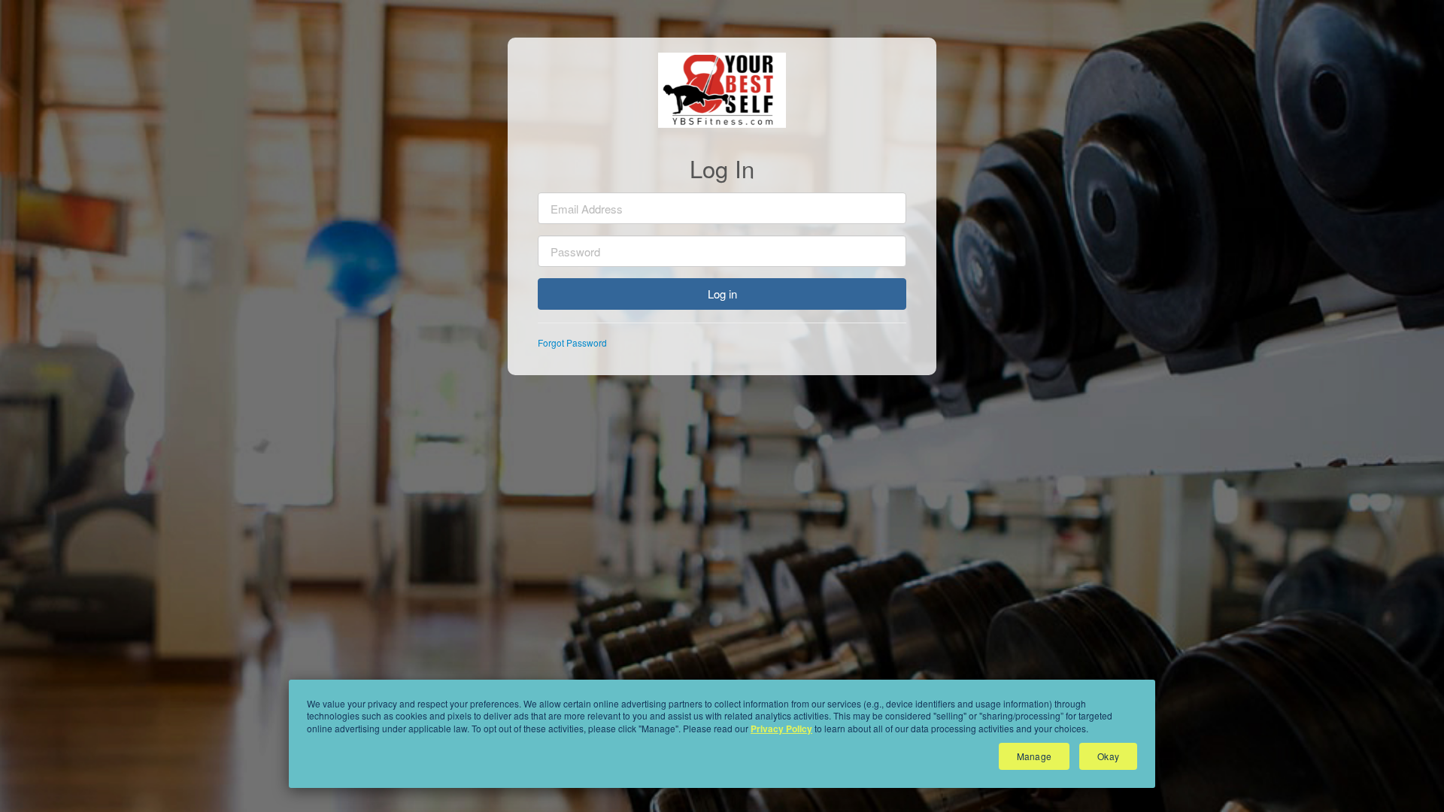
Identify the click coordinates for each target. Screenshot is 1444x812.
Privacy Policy (781, 728)
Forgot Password (572, 342)
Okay (1108, 756)
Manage (1034, 756)
